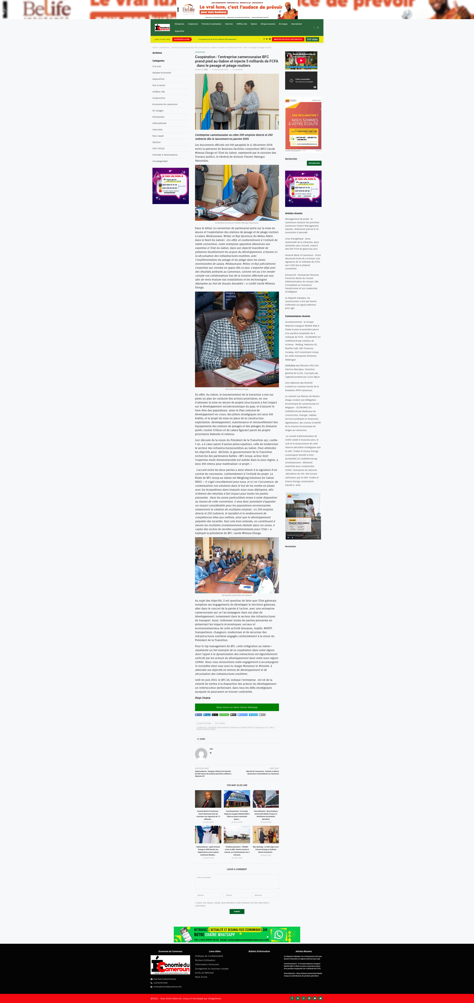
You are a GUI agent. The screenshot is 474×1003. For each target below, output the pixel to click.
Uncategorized (160, 161)
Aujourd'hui (158, 79)
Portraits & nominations (211, 24)
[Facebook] (264, 39)
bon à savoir (158, 85)
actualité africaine (204, 723)
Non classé (158, 136)
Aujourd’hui (179, 31)
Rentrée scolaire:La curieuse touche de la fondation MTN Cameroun (302, 386)
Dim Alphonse (292, 382)
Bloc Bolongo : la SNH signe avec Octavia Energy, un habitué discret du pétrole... (266, 849)
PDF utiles (312, 39)
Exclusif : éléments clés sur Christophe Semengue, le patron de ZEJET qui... (223, 39)
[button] (4, 10)
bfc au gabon (220, 723)
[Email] (320, 998)
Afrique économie (268, 24)
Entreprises (179, 24)
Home (155, 48)
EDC (206, 69)
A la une (156, 66)
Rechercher (291, 159)
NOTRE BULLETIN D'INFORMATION (289, 39)
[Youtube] (315, 998)
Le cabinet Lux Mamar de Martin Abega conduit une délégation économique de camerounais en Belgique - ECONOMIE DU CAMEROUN (302, 404)
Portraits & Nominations (165, 154)
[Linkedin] (270, 39)
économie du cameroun (165, 104)
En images (283, 24)
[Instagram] (303, 998)
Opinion (254, 24)
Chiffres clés (242, 24)
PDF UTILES (158, 148)
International (296, 24)
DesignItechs (214, 998)
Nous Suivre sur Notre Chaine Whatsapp (237, 707)
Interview (229, 24)
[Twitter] (267, 39)
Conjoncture (193, 24)
